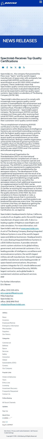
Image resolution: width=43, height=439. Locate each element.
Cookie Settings (8, 433)
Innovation (6, 357)
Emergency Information (10, 326)
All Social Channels (8, 402)
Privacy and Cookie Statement (20, 431)
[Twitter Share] (15, 67)
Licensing (5, 385)
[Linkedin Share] (11, 67)
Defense (5, 345)
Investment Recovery (9, 388)
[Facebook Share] (7, 67)
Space (4, 348)
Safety (4, 354)
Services (5, 351)
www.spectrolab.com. (30, 228)
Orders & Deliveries (9, 377)
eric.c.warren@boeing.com (12, 293)
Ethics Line (6, 383)
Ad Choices (34, 431)
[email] (3, 67)
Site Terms (7, 431)
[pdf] (28, 67)
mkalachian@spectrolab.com (13, 304)
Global (4, 360)
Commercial (6, 343)
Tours (4, 380)
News (4, 317)
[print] (20, 67)
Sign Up (5, 411)
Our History (6, 334)
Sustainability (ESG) (9, 363)
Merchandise (6, 329)
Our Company (7, 368)
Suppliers (5, 331)
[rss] (24, 67)
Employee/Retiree (8, 323)
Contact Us (6, 394)
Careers (5, 365)
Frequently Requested (10, 391)
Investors (5, 320)
